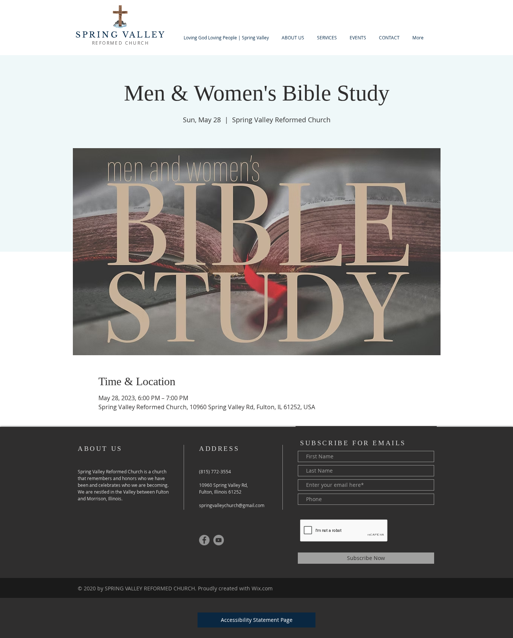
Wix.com (262, 588)
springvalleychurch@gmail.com (231, 505)
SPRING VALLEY (120, 35)
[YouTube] (218, 540)
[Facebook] (204, 540)
